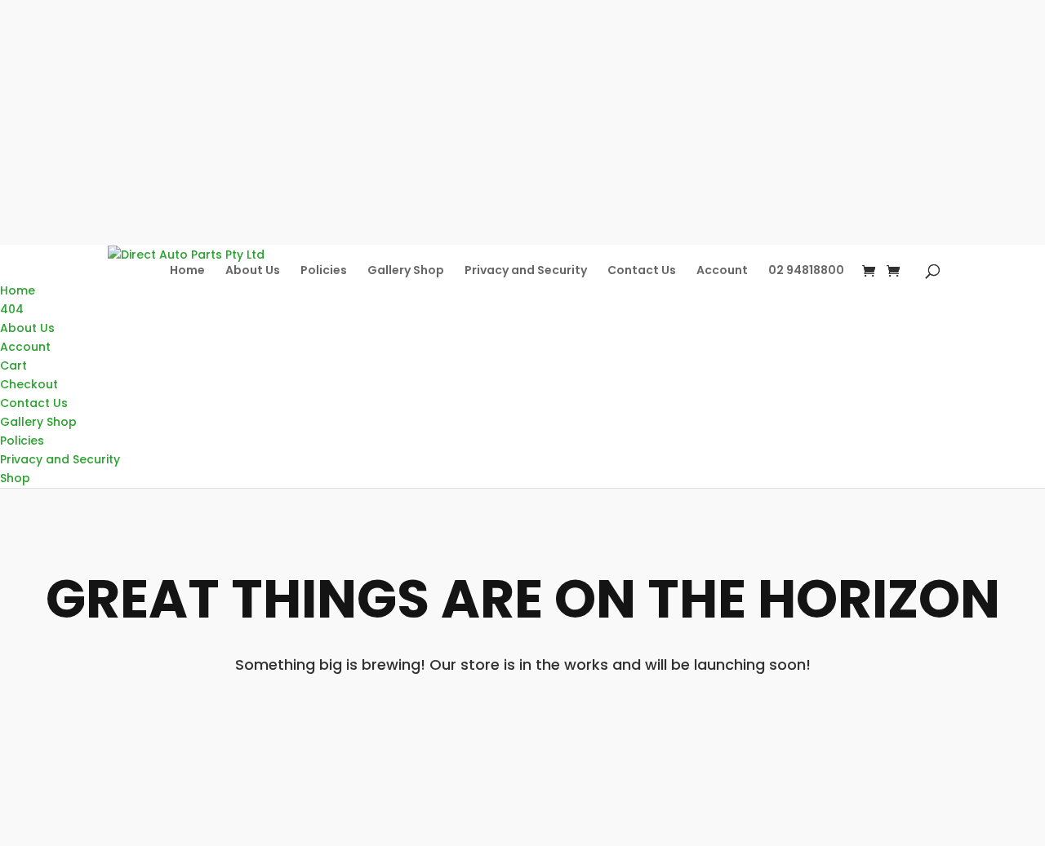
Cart (13, 365)
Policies (323, 270)
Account (722, 270)
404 (12, 309)
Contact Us (641, 270)
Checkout (29, 384)
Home (187, 270)
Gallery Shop (405, 270)
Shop (15, 478)
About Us (252, 270)
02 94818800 (806, 270)
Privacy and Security (526, 270)
